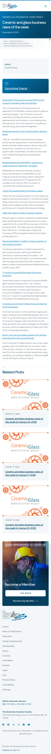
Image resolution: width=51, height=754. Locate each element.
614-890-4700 (24, 704)
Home (5, 41)
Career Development (12, 641)
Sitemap (6, 690)
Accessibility (8, 685)
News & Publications (16, 41)
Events (5, 627)
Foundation (7, 660)
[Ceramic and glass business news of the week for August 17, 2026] (25, 447)
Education (7, 636)
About (5, 651)
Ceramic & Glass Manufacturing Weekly (16, 43)
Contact (6, 656)
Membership (8, 646)
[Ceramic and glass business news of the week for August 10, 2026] (25, 500)
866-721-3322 (8, 704)
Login (4, 670)
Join (4, 675)
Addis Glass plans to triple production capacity (22, 213)
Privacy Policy (8, 680)
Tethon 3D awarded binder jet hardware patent (22, 191)
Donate (5, 665)
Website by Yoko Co (11, 750)
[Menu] (46, 5)
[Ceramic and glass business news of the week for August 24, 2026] (25, 394)
